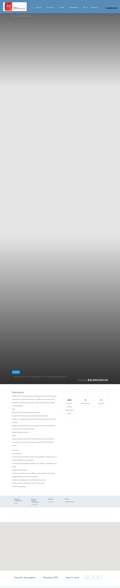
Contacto (94, 7)
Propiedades (73, 7)
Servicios (38, 7)
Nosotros (50, 7)
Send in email (72, 577)
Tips (84, 7)
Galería (61, 7)
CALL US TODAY (110, 6)
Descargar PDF (50, 577)
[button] (59, 543)
